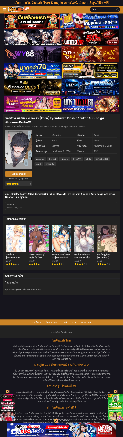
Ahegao (40, 159)
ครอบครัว (77, 159)
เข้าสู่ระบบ (17, 289)
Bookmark (86, 322)
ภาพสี (38, 164)
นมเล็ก (89, 159)
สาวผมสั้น (50, 164)
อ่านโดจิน (36, 322)
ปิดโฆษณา (63, 420)
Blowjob (53, 159)
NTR (74, 322)
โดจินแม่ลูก (51, 322)
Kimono (65, 159)
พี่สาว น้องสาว (102, 159)
